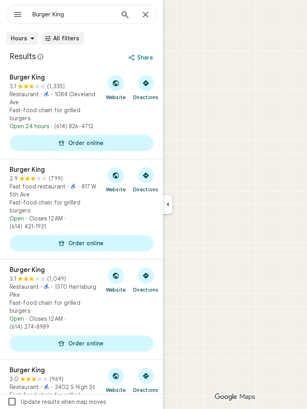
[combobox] (73, 14)
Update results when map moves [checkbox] (56, 402)
